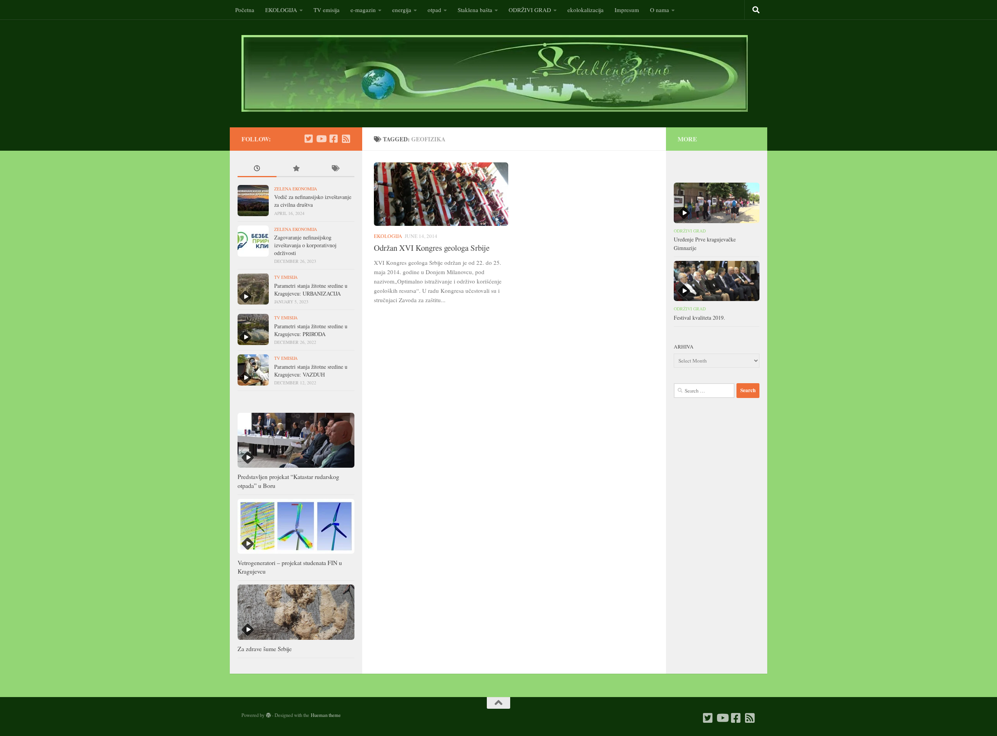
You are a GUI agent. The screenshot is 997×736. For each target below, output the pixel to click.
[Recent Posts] (257, 169)
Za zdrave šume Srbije (265, 648)
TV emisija (327, 10)
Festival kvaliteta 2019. (699, 317)
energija (401, 10)
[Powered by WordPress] (268, 715)
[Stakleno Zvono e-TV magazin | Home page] (494, 73)
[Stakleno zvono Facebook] (333, 138)
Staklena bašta (475, 10)
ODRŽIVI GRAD (530, 10)
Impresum (627, 10)
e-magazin (363, 10)
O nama (659, 10)
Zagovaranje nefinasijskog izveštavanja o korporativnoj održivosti (305, 245)
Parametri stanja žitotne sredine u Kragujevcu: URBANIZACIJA (310, 289)
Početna (244, 10)
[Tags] (334, 169)
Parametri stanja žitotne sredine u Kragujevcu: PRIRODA (310, 330)
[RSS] (346, 138)
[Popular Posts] (296, 169)
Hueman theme (326, 715)
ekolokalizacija (585, 10)
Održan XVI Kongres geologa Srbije (432, 247)
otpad (434, 10)
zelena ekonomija (295, 189)
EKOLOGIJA (281, 10)
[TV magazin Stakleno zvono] (321, 138)
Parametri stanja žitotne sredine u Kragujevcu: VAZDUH (310, 370)
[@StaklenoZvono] (308, 138)
